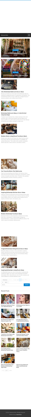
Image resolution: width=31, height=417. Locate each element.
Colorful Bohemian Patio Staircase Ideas (15, 75)
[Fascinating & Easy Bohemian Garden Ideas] (8, 342)
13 (2, 282)
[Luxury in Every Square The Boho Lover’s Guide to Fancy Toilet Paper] (23, 342)
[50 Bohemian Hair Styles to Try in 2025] (23, 299)
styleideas (15, 50)
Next (6, 282)
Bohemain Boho (4, 35)
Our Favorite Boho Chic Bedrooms (11, 171)
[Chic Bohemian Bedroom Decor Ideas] (9, 84)
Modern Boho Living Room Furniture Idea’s (14, 136)
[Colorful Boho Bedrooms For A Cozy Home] (15, 48)
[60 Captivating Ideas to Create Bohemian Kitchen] (23, 313)
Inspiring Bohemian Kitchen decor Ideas (13, 192)
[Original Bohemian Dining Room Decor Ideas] (9, 241)
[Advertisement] (15, 16)
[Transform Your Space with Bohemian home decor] (8, 328)
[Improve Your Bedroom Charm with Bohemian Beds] (23, 358)
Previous (5, 280)
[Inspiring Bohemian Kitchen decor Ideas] (9, 185)
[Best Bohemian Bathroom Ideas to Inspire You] (8, 313)
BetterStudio (19, 414)
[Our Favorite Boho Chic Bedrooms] (9, 164)
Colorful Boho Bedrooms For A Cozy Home (15, 54)
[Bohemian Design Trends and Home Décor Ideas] (23, 328)
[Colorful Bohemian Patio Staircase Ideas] (15, 68)
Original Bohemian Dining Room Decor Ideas (14, 249)
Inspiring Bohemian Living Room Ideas (12, 270)
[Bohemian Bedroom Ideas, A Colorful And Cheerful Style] (9, 106)
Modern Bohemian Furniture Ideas (11, 214)
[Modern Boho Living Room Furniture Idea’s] (9, 129)
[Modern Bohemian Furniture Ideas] (9, 206)
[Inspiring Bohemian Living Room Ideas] (9, 263)
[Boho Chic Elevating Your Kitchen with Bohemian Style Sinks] (8, 358)
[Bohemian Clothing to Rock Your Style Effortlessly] (8, 299)
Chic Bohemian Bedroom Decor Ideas (12, 92)
